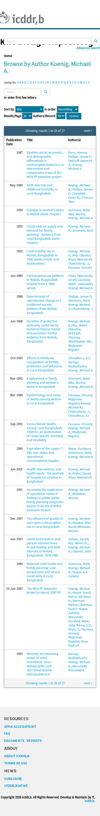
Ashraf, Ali (75, 596)
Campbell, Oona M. (76, 195)
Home (8, 56)
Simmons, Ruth (78, 210)
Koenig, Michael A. (75, 167)
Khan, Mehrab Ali (80, 259)
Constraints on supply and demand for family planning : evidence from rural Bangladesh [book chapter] (45, 234)
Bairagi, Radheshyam (77, 364)
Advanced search (88, 48)
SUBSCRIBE (13, 779)
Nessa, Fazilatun (79, 448)
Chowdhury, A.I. (78, 358)
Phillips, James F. (79, 156)
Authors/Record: (44, 116)
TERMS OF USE (15, 763)
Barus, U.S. (83, 625)
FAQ (7, 734)
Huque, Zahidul (78, 611)
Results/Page (12, 116)
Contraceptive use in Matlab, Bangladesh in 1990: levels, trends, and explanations (43, 257)
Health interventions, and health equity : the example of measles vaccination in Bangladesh (45, 475)
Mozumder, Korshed (75, 619)
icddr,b (89, 801)
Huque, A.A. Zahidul (78, 574)
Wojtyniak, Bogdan (75, 347)
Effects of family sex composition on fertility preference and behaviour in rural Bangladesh (45, 364)
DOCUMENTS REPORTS (23, 741)
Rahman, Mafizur (76, 602)
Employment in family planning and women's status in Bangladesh (42, 382)
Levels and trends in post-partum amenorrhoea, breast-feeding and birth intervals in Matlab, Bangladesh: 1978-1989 (44, 547)
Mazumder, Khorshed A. (77, 668)
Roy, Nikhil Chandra (77, 327)
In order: (50, 109)
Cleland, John (81, 551)
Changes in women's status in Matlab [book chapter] (45, 212)
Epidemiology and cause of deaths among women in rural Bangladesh (44, 399)
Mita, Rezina (76, 214)
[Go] (95, 41)
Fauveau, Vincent (80, 267)
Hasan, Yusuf (81, 592)
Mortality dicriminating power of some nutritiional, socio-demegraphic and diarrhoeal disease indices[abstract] (42, 664)
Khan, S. (73, 629)
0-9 (19, 82)
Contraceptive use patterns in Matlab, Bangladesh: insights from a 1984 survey (45, 282)
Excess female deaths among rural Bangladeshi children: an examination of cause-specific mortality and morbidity (45, 432)
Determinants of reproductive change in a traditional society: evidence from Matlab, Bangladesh (44, 304)
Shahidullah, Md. (79, 341)
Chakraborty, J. (78, 263)
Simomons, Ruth (79, 452)
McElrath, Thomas (74, 335)
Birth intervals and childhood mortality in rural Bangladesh (42, 189)
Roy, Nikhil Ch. (77, 543)
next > (88, 131)
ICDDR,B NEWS (16, 786)
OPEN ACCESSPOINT (20, 727)
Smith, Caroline (78, 280)
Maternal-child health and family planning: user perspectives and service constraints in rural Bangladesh (44, 572)
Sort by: (9, 109)
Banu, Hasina (77, 152)
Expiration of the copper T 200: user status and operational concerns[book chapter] (45, 454)
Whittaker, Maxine (77, 496)
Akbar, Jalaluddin (80, 284)
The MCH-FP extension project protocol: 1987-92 (44, 590)
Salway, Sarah (78, 539)
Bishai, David (81, 473)
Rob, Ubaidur (81, 255)
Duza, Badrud (78, 643)
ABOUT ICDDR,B (16, 756)
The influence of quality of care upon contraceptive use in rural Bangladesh (45, 522)
